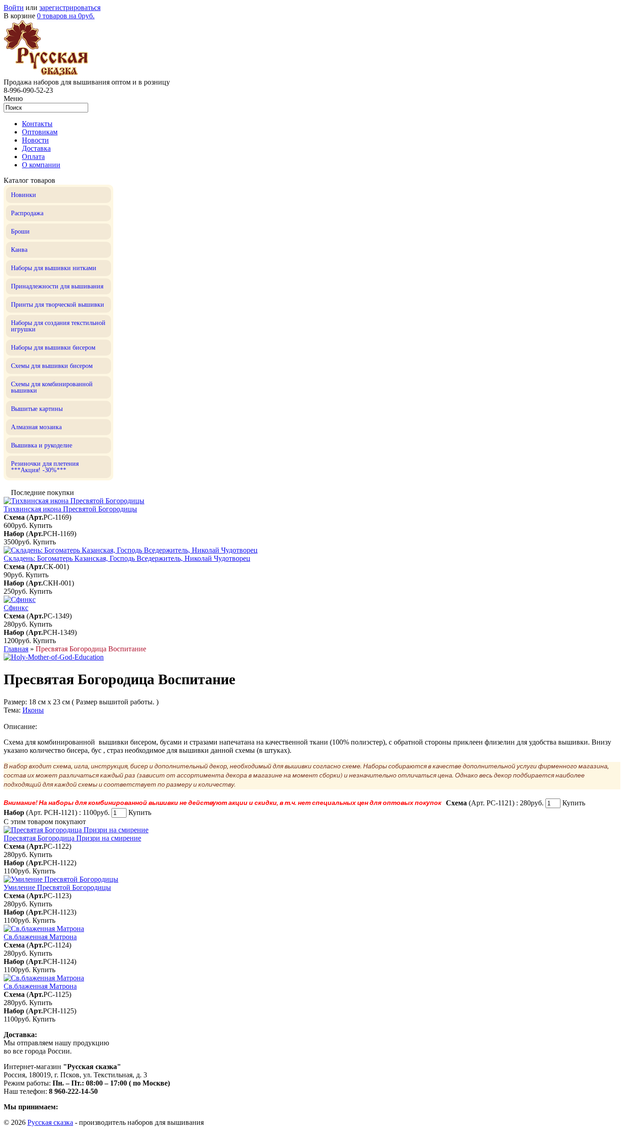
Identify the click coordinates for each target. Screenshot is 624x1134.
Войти (14, 7)
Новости (35, 140)
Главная (16, 649)
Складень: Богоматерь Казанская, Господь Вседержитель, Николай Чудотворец (127, 558)
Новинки (23, 195)
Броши (20, 231)
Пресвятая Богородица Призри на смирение (72, 838)
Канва (19, 249)
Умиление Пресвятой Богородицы (57, 887)
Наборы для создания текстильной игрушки (58, 326)
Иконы (33, 710)
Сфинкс (16, 608)
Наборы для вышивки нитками (53, 268)
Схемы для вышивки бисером (52, 365)
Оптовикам (40, 132)
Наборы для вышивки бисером (53, 347)
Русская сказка (50, 1122)
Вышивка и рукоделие (41, 445)
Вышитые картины (37, 408)
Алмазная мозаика (36, 427)
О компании (41, 165)
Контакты (37, 124)
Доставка (36, 148)
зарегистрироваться (69, 7)
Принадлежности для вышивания (57, 286)
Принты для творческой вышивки (57, 304)
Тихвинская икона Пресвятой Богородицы (70, 509)
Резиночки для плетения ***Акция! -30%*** (45, 467)
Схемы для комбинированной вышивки (52, 387)
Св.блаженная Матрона (40, 937)
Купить (40, 525)
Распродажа (27, 213)
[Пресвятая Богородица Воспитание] (54, 657)
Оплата (33, 156)
